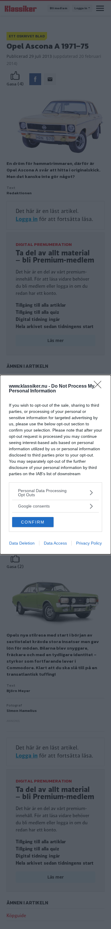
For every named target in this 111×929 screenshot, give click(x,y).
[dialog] (55, 464)
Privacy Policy (89, 543)
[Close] (99, 386)
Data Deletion (22, 543)
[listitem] (55, 493)
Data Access (55, 543)
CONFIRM (33, 522)
